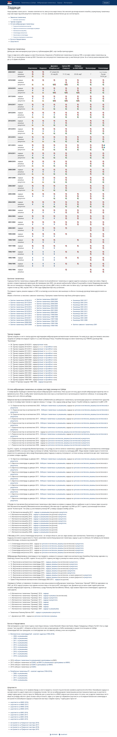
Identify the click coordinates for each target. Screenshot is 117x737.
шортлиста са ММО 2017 (19, 704)
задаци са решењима (42, 512)
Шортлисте (14, 41)
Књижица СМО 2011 (80, 314)
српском (78, 406)
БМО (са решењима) (45, 662)
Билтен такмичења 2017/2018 (21, 303)
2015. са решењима (20, 649)
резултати (14, 408)
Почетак (17, 3)
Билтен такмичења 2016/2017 (21, 305)
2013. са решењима (20, 645)
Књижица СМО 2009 (80, 318)
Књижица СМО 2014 (80, 307)
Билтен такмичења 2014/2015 (21, 309)
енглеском (86, 406)
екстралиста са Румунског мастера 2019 (24, 729)
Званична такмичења (18, 17)
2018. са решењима (20, 656)
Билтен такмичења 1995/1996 (47, 323)
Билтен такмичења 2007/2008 (21, 325)
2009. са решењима (20, 638)
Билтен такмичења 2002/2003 (47, 308)
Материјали (68, 3)
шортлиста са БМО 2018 (19, 717)
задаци (40, 382)
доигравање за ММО (62, 662)
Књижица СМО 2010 (80, 316)
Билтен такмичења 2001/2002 (47, 310)
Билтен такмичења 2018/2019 (21, 300)
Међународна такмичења (46, 3)
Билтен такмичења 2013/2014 (21, 311)
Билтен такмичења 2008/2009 (21, 322)
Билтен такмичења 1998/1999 (47, 317)
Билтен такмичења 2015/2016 (21, 307)
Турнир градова (16, 22)
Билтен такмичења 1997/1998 (47, 319)
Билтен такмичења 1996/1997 (47, 321)
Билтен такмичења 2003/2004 (47, 306)
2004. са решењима (20, 636)
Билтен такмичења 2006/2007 (47, 299)
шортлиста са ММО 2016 (19, 702)
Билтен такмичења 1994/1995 (47, 326)
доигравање (46, 660)
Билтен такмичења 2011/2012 (21, 316)
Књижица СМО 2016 (80, 303)
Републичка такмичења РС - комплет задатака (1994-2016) (31, 671)
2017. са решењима (20, 654)
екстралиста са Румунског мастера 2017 (24, 725)
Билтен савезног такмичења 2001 (85, 325)
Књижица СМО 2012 (80, 311)
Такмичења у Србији (28, 3)
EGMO (33, 662)
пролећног (49, 347)
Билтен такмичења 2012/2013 (21, 314)
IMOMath (54, 734)
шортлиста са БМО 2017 (19, 715)
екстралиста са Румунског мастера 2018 (24, 727)
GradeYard (63, 734)
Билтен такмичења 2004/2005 (47, 304)
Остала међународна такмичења (22, 24)
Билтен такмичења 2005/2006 (47, 301)
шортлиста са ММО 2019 (19, 709)
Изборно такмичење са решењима (53, 406)
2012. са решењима (20, 643)
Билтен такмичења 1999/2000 (47, 315)
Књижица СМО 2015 (80, 305)
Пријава (106, 2)
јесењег (41, 345)
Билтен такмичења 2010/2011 (21, 318)
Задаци (59, 3)
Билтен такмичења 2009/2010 (21, 320)
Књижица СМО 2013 (80, 309)
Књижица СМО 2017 (80, 300)
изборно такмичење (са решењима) (27, 660)
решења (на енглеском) (98, 406)
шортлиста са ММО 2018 (19, 707)
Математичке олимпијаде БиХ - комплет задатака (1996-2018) (32, 634)
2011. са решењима (20, 641)
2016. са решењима (20, 651)
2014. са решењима (20, 647)
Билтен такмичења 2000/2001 (47, 312)
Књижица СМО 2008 (80, 320)
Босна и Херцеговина (18, 39)
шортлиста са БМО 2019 (19, 719)
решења (93, 459)
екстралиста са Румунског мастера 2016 (24, 723)
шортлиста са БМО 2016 (19, 713)
